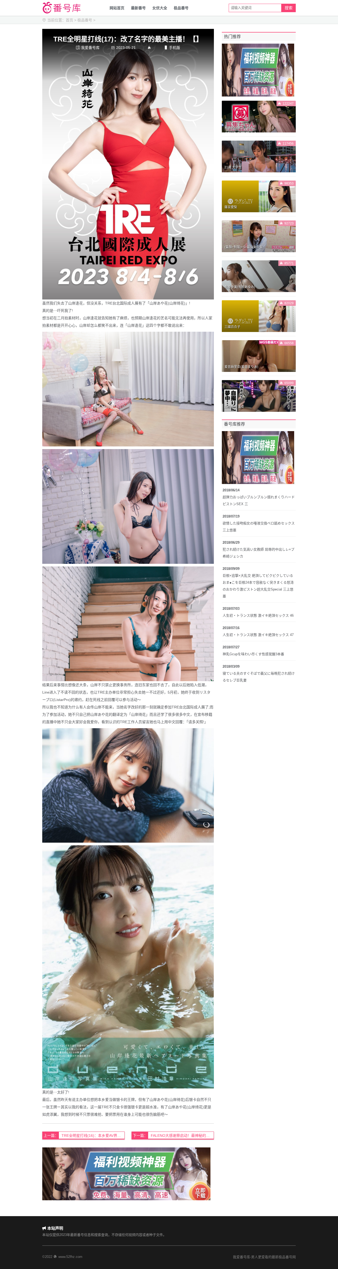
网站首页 (117, 8)
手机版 (172, 47)
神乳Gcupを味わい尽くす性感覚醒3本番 (253, 654)
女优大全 (159, 8)
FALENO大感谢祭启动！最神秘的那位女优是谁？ (182, 1135)
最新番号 (138, 8)
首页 (69, 20)
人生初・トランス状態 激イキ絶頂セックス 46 (258, 615)
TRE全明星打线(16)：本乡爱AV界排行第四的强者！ (93, 1135)
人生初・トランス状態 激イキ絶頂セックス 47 (258, 635)
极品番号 (181, 8)
